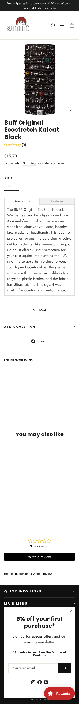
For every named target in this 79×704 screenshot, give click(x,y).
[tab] (22, 201)
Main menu (15, 603)
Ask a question (19, 326)
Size (8, 178)
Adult (11, 186)
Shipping (29, 163)
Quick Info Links (23, 591)
